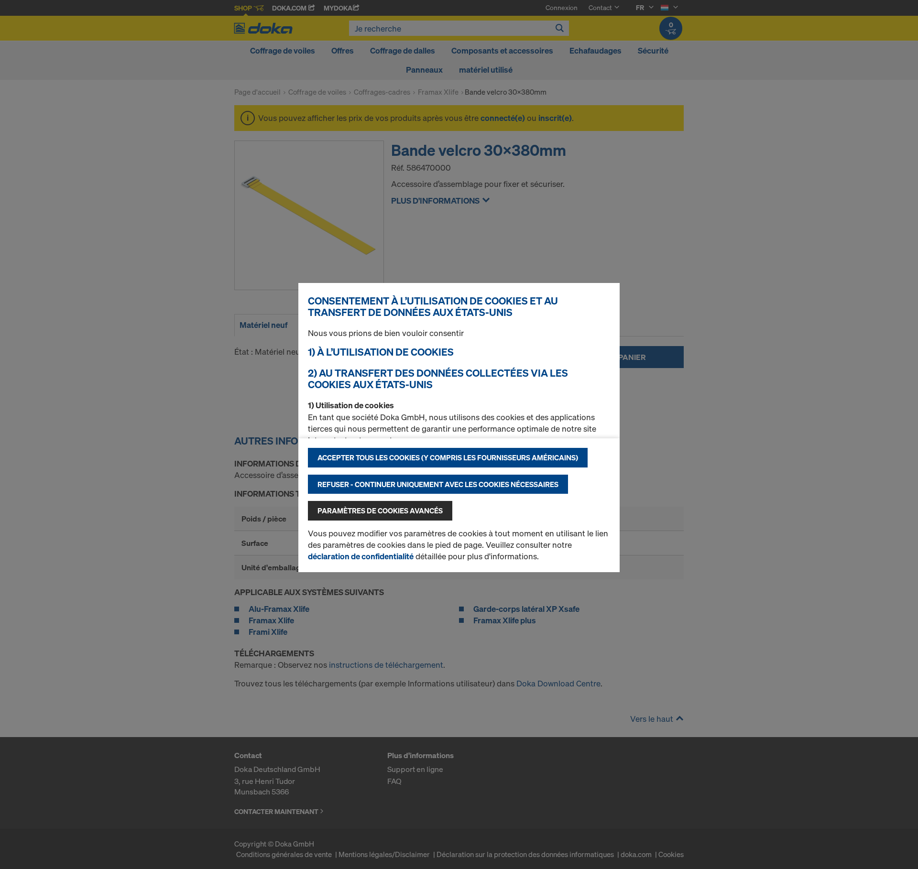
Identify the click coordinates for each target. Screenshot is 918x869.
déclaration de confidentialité (361, 556)
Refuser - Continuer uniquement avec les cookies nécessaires (437, 484)
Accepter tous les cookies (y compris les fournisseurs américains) (447, 457)
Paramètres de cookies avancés (380, 510)
